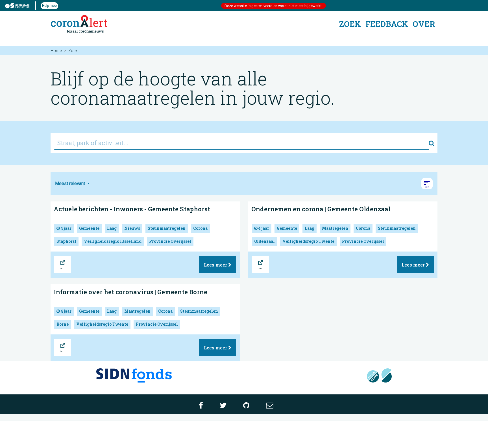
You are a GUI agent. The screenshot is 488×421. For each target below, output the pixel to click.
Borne (62, 324)
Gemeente (89, 228)
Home (56, 50)
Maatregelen (335, 228)
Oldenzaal (264, 241)
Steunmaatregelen (167, 228)
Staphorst (66, 241)
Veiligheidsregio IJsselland (112, 241)
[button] (427, 184)
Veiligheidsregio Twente (308, 241)
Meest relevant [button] (70, 183)
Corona (200, 228)
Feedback (386, 24)
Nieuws (132, 228)
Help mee (49, 6)
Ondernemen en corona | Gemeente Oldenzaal (321, 209)
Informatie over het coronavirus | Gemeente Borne (130, 292)
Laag (112, 228)
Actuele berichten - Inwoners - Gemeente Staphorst (132, 209)
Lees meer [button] (216, 265)
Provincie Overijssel (170, 241)
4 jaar (65, 228)
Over (424, 24)
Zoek (350, 24)
